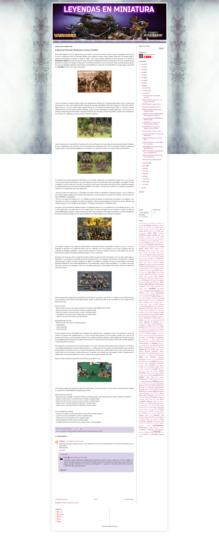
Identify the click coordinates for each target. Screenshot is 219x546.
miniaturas (79, 431)
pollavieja (141, 384)
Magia (140, 345)
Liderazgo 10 (147, 339)
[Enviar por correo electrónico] (76, 429)
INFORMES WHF (66, 41)
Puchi (140, 386)
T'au (149, 409)
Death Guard (152, 272)
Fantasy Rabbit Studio (153, 295)
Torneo (144, 413)
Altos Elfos (152, 233)
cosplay (162, 266)
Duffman (161, 276)
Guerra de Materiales (158, 306)
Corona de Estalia (148, 266)
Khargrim (153, 330)
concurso (155, 262)
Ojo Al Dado (150, 375)
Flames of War (156, 297)
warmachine (141, 432)
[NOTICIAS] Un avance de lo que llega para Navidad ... (152, 100)
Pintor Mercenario (147, 381)
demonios (141, 274)
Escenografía (155, 291)
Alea (155, 231)
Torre (151, 415)
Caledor (144, 255)
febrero (145, 181)
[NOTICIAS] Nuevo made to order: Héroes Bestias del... (152, 156)
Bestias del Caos (159, 244)
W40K (148, 423)
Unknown (62, 441)
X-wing (149, 434)
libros (140, 339)
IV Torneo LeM (149, 324)
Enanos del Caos (144, 286)
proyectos (160, 384)
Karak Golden (142, 330)
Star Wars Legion (159, 405)
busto (157, 251)
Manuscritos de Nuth (147, 349)
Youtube (154, 434)
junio (144, 171)
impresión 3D (160, 320)
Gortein (161, 304)
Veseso (155, 419)
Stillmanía (146, 407)
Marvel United (154, 355)
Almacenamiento (142, 233)
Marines (141, 351)
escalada (152, 288)
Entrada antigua (128, 499)
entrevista (157, 286)
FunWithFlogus (160, 300)
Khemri (158, 330)
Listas (158, 339)
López (151, 341)
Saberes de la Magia (150, 397)
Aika (150, 231)
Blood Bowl (143, 249)
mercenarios (142, 359)
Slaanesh (155, 403)
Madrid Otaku (161, 343)
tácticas (152, 409)
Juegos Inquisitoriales (156, 328)
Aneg (159, 235)
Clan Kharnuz (146, 260)
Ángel (162, 235)
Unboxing (161, 417)
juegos (150, 326)
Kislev (153, 331)
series (158, 399)
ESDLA (141, 293)
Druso (156, 276)
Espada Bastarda (150, 293)
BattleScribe (150, 244)
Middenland (161, 359)
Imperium (154, 320)
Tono (140, 413)
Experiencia (160, 293)
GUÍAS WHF (88, 41)
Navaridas (141, 369)
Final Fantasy (149, 297)
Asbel (154, 241)
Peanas (155, 379)
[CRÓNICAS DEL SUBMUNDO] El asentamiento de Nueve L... (152, 114)
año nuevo (156, 237)
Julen (162, 328)
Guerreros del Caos (146, 308)
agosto (145, 165)
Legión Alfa (157, 335)
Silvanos (162, 401)
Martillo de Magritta (154, 353)
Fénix (161, 295)
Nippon (147, 371)
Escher (162, 291)
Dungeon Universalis (144, 278)
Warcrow (153, 423)
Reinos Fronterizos (154, 393)
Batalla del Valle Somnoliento (157, 242)
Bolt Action (154, 249)
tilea (147, 411)
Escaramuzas (160, 288)
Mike (140, 361)
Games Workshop (144, 302)
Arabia (162, 237)
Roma (162, 395)
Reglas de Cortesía (158, 391)
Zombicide (161, 434)
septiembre (146, 163)
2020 (142, 80)
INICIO (56, 41)
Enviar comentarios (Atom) (71, 502)
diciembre (145, 88)
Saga (158, 397)
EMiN (157, 284)
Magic (143, 345)
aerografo (146, 229)
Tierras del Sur (142, 411)
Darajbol (156, 270)
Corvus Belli (157, 266)
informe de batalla (151, 322)
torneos (147, 415)
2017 (142, 187)
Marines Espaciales (151, 351)
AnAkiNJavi (142, 235)
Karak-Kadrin (148, 330)
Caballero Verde (147, 253)
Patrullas (89, 431)
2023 (142, 72)
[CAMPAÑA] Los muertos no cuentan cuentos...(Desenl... (151, 127)
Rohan (156, 395)
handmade (146, 310)
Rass (140, 387)
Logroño (147, 341)
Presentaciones (147, 384)
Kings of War (148, 331)
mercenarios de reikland (152, 359)
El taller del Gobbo (144, 282)
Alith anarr (160, 231)
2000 (149, 223)
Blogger (115, 526)
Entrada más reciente (62, 499)
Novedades (142, 373)
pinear (140, 381)
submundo (150, 407)
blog (162, 247)
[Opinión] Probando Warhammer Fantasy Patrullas (151, 110)
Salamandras (141, 399)
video (144, 421)
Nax (149, 369)
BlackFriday (147, 246)
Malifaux (155, 345)
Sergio (154, 399)
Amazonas (161, 233)
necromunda (154, 369)
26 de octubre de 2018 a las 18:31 (78, 457)
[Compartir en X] (79, 429)
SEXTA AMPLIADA (154, 41)
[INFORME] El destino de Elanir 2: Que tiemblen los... (153, 147)
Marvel (162, 353)
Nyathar (162, 373)
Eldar (155, 282)
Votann (144, 423)
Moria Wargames (160, 365)
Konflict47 (157, 331)
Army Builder (142, 241)
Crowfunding (155, 268)
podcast (162, 381)
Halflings (141, 310)
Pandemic (162, 377)
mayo (144, 173)
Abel (153, 227)
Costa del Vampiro (144, 268)
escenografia (146, 291)
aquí (99, 358)
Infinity (141, 322)
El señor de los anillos (157, 280)
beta (140, 246)
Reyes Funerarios (148, 395)
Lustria (150, 343)
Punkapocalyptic (160, 386)
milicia (149, 361)
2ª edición (158, 223)
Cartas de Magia (143, 258)
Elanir (151, 282)
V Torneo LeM (144, 419)
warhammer (95, 431)
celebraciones (160, 258)
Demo (162, 272)
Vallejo (151, 419)
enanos (161, 284)
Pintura (156, 381)
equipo (140, 288)
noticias (161, 371)
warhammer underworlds (146, 429)
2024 (142, 69)
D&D (153, 270)
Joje (163, 324)
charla (140, 260)
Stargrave (141, 407)
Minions (147, 363)
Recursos (151, 387)
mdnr (146, 357)
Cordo (65, 457)
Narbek (162, 367)
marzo (145, 179)
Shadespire (149, 401)
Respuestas (64, 454)
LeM (146, 337)
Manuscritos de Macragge (157, 347)
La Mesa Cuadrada (150, 333)
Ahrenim (146, 231)
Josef (144, 326)
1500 (147, 223)
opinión (85, 431)
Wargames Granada (144, 425)
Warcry (157, 423)
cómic (145, 262)
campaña (148, 255)
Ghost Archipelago (154, 302)
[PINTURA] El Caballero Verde (151, 104)
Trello (162, 415)
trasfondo (156, 415)
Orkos (147, 377)
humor (154, 316)
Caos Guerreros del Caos (144, 256)
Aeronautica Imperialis (154, 229)
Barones (147, 242)
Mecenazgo (161, 357)
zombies (141, 436)
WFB (152, 432)
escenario (141, 291)
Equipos (145, 288)
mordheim (152, 365)
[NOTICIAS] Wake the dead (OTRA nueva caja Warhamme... (152, 151)
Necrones (161, 369)
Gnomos (145, 304)
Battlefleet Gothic (143, 244)
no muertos (154, 371)
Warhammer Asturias (158, 427)
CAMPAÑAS (78, 41)
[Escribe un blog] (77, 429)
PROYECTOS (99, 41)
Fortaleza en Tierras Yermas (153, 298)
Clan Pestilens (160, 260)
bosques (162, 249)
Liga (153, 339)
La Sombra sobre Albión (148, 335)
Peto (159, 379)
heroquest (141, 314)
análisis (149, 235)
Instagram (141, 324)
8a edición (160, 225)
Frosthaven (152, 300)
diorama (162, 274)
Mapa (157, 349)
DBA (146, 272)
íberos (162, 318)
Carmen (156, 256)
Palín (157, 377)
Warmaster (147, 432)
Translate (145, 217)
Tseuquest (145, 417)
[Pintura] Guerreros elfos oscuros (151, 131)
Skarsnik (147, 403)
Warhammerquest (159, 429)
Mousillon (152, 367)
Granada (141, 306)
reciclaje (146, 387)
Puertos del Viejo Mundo (149, 386)
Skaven (151, 403)
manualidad (146, 347)
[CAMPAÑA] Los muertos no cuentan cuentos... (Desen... (151, 123)
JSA (147, 326)
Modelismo (152, 363)
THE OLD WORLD (140, 41)
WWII (146, 434)
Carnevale (161, 256)
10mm (140, 223)
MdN (74, 431)
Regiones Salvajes (149, 389)
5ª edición (141, 225)
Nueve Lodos (150, 373)
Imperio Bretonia (148, 320)
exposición (141, 295)
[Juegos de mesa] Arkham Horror (151, 107)
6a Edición (64, 431)
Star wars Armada (150, 405)
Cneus (141, 262)
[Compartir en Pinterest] (82, 429)
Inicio (96, 499)
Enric (152, 286)
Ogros (145, 375)
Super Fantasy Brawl (158, 407)
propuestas (154, 384)
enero (144, 184)
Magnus (147, 345)
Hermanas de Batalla (158, 312)
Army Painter (149, 241)
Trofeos (141, 417)
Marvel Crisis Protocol (144, 355)
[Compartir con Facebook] (81, 429)
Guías (155, 308)
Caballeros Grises (155, 253)
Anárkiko (154, 235)
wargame (161, 423)
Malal (151, 345)
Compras (150, 262)
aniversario (142, 237)
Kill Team (142, 331)
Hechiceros (150, 312)
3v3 (163, 223)
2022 (142, 75)
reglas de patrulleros (144, 393)
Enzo (162, 286)
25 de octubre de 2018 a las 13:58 (74, 441)
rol (159, 395)
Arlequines (151, 239)
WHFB (100, 431)
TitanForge (156, 411)
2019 (142, 83)
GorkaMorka (155, 304)
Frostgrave (146, 300)
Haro (156, 310)
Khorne (162, 330)
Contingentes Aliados (150, 264)
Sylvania (146, 409)
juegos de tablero (147, 328)
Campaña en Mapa (156, 255)
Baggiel (143, 242)
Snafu (159, 403)
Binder (143, 246)
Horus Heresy (142, 316)
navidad (145, 369)
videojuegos (150, 421)
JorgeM (141, 326)
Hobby (151, 314)
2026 (142, 64)
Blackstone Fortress (156, 246)
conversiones (160, 264)
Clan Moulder (153, 260)
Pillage (162, 379)
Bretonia (142, 251)
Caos (162, 255)
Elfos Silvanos (150, 284)
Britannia (148, 251)
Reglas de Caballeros (148, 391)
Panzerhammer (143, 379)
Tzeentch (156, 417)
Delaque (158, 272)
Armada (155, 239)
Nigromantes (142, 371)
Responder (62, 450)
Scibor (151, 399)
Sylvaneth (141, 409)
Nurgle (157, 373)
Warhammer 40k (145, 428)
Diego (158, 274)
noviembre (146, 90)
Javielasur (158, 324)
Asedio (157, 241)
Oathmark (141, 375)
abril (144, 176)
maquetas (162, 349)
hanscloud (151, 310)
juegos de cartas (156, 326)
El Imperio (146, 280)
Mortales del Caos (144, 367)
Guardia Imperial (148, 306)
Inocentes (162, 322)
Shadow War (156, 401)
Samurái (147, 399)
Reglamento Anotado (158, 389)
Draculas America (148, 276)
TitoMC (162, 411)
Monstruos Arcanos (143, 365)
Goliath (150, 304)
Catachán (150, 258)
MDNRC (153, 357)
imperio (141, 320)
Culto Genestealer (147, 270)
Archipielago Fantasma (144, 239)
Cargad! (152, 256)
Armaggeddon (161, 239)
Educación (157, 278)
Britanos (153, 251)
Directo (141, 276)
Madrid (154, 343)
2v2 (161, 223)
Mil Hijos (144, 361)
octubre (145, 93)
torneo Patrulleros (152, 413)
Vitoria (141, 423)
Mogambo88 (160, 363)
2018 (142, 85)
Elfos (158, 282)
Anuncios (148, 237)
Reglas (141, 391)
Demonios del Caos (151, 274)
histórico (147, 314)
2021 (142, 77)
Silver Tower (141, 403)
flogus (144, 298)
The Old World (159, 409)
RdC (143, 387)
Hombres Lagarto (159, 314)
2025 (142, 67)
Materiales (161, 355)
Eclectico (152, 278)
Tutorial (151, 417)
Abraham (157, 227)
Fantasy (146, 295)
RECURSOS (109, 41)
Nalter (157, 367)
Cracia (150, 268)
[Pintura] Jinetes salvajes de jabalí (151, 159)
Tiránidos (151, 411)
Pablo (152, 377)
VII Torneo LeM (159, 421)
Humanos (149, 316)
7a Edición (70, 431)
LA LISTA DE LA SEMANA (123, 41)
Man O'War (160, 345)
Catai (154, 258)
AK (153, 231)
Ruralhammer (142, 397)
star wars (144, 405)
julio (144, 168)
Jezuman (61, 514)
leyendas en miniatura (156, 337)
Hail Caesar (161, 308)
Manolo (141, 347)
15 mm (144, 223)
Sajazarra (161, 397)
